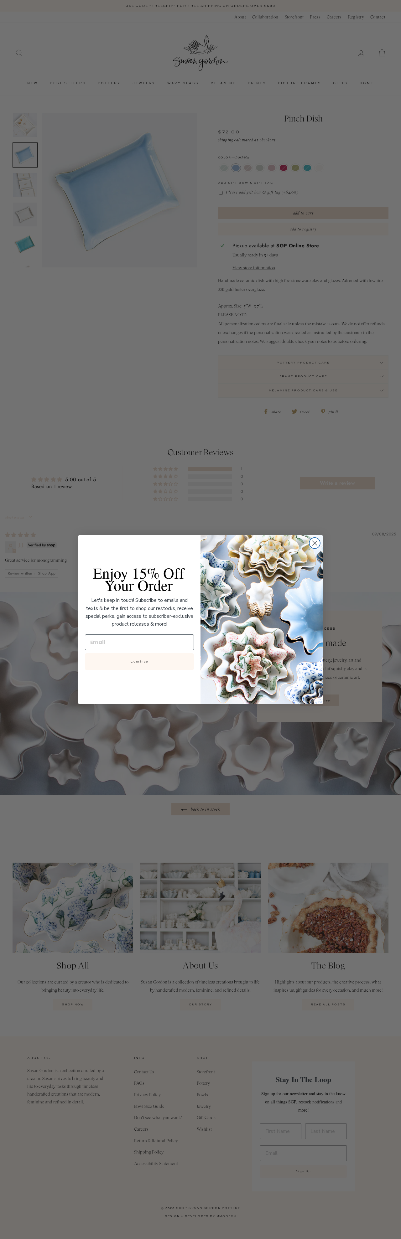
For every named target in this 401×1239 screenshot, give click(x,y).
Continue (139, 661)
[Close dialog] (314, 543)
